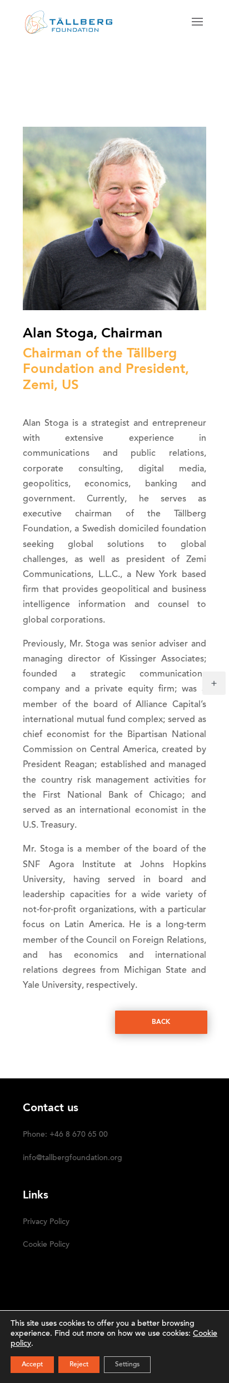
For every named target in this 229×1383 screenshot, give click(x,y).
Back (161, 1022)
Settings (127, 1364)
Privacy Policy (46, 1222)
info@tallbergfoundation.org (72, 1158)
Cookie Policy (46, 1245)
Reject (78, 1364)
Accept (32, 1364)
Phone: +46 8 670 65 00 (65, 1135)
